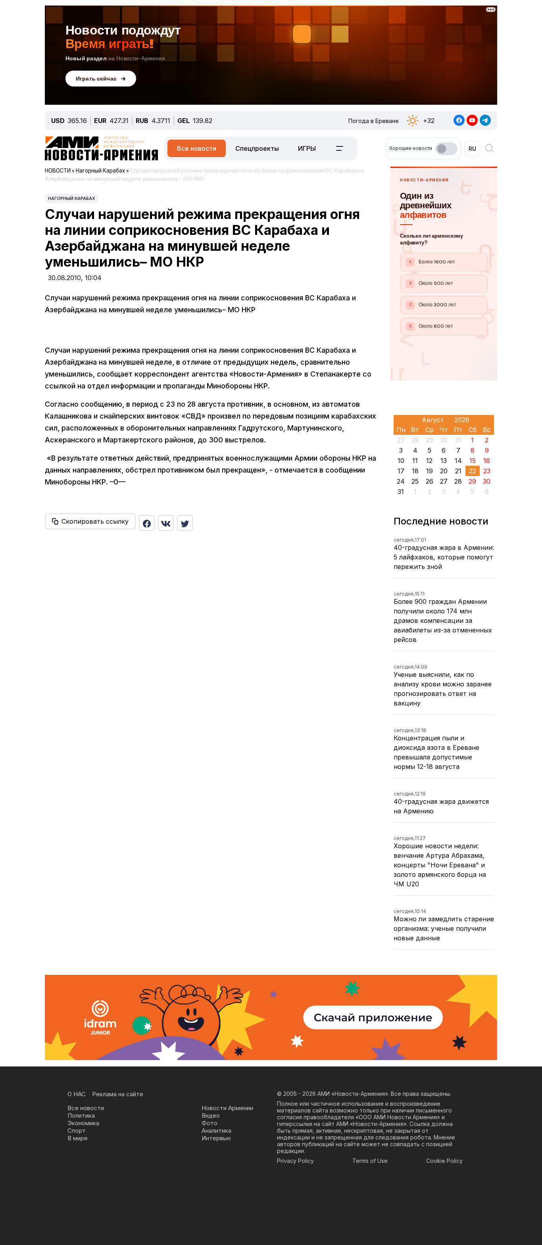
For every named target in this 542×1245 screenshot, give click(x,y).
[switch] (446, 148)
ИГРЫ (307, 148)
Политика (81, 1115)
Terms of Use (370, 1160)
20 (444, 471)
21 (458, 471)
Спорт (76, 1130)
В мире (77, 1138)
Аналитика (216, 1130)
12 (429, 461)
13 (443, 461)
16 (486, 461)
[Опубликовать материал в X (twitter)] (185, 523)
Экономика (83, 1123)
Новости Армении (227, 1108)
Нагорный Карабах (71, 198)
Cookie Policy (444, 1160)
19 (429, 471)
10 (401, 461)
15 (472, 461)
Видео (211, 1115)
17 (401, 471)
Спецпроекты (257, 148)
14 (458, 461)
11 (415, 461)
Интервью (216, 1138)
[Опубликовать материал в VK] (166, 523)
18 (415, 471)
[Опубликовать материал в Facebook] (147, 523)
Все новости (196, 148)
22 (472, 471)
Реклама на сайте (117, 1094)
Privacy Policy (295, 1160)
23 (486, 471)
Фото (209, 1123)
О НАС (76, 1094)
